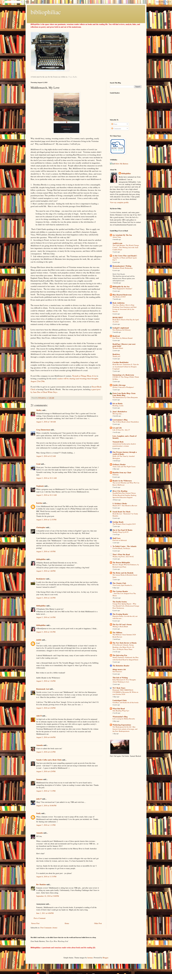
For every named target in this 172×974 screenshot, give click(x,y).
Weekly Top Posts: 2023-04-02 (123, 556)
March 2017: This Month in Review (125, 505)
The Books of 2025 (119, 297)
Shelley (39, 410)
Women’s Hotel (118, 348)
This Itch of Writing (120, 677)
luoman (90, 957)
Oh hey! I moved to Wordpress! (123, 387)
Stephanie (40, 486)
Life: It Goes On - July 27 (121, 430)
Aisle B (39, 715)
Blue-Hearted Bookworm (122, 294)
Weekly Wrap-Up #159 (120, 532)
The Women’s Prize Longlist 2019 (124, 524)
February (116, 474)
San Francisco (117, 671)
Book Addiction (119, 303)
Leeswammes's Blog (120, 419)
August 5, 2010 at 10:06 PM (46, 805)
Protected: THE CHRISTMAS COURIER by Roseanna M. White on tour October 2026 (125, 692)
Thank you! (116, 356)
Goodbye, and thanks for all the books (126, 702)
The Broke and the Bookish (123, 572)
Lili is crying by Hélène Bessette (124, 719)
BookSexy (116, 354)
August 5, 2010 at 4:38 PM (45, 708)
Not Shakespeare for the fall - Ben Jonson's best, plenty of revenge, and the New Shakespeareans (125, 729)
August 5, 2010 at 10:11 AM (46, 478)
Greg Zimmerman (43, 429)
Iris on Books (118, 403)
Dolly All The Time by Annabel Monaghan (124, 457)
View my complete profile (119, 202)
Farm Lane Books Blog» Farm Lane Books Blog (124, 394)
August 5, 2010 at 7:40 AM (46, 422)
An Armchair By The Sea (122, 235)
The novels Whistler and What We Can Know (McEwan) (126, 484)
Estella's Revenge (119, 385)
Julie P (39, 798)
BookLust (116, 336)
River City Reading (120, 491)
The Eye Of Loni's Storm (122, 624)
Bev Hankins (41, 884)
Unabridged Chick (120, 700)
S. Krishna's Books (120, 503)
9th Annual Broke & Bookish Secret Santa (125, 576)
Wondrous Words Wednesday (123, 268)
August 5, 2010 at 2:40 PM (45, 571)
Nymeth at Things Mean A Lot (84, 376)
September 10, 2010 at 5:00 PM (47, 896)
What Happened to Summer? (122, 288)
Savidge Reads (118, 522)
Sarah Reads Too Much (121, 511)
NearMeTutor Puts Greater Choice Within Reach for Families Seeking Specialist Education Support (124, 495)
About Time (117, 237)
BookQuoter (41, 578)
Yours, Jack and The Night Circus (124, 466)
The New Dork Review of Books (125, 642)
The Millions (117, 632)
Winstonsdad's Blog (120, 716)
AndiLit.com (117, 243)
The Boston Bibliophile (121, 562)
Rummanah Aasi (42, 689)
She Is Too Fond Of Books (122, 530)
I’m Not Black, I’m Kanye (121, 548)
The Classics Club (119, 583)
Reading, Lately (118, 405)
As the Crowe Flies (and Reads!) (125, 255)
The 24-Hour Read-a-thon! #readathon (126, 422)
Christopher (40, 527)
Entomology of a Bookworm (123, 375)
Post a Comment (39, 918)
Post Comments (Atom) (48, 927)
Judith (38, 639)
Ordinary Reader (119, 464)
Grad (38, 464)
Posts (115, 124)
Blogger (105, 957)
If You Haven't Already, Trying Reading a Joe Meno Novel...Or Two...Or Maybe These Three (123, 647)
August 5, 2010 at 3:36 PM (45, 681)
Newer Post (35, 923)
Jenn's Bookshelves (120, 411)
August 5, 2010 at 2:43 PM (45, 617)
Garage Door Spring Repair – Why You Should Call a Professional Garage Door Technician (126, 606)
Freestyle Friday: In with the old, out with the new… (125, 617)
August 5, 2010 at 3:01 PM (45, 632)
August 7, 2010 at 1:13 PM (45, 825)
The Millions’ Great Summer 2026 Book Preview (124, 635)
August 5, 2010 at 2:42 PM (45, 598)
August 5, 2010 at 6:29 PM (45, 771)
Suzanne (39, 779)
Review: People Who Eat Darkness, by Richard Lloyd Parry (126, 565)
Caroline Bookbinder (121, 362)
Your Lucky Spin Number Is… (123, 585)
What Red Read (119, 708)
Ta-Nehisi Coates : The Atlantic (124, 546)
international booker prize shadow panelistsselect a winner (124, 445)
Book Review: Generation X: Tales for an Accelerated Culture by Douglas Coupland (126, 366)
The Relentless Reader (121, 665)
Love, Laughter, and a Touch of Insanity (124, 437)
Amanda (39, 745)
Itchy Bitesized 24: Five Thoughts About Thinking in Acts (124, 681)
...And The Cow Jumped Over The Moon (124, 594)
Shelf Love (117, 538)
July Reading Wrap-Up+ (121, 710)
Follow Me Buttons (121, 163)
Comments (117, 128)
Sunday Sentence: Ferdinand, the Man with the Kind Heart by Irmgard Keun (126, 658)
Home (67, 923)
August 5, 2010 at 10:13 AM (46, 495)
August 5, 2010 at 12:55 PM (46, 519)
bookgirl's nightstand (121, 327)
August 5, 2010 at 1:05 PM (45, 551)
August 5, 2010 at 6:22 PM (45, 752)
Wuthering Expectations (122, 724)
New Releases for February (122, 330)
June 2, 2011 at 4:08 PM (45, 913)
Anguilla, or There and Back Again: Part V (125, 259)
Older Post (98, 923)
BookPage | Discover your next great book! (124, 345)
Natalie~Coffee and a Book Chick (49, 759)
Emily (38, 813)
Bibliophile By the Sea (121, 286)
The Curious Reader (120, 591)
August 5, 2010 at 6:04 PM (45, 737)
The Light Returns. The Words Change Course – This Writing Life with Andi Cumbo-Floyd (126, 247)
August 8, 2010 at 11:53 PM (46, 876)
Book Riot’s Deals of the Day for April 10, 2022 (126, 320)
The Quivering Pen (120, 655)
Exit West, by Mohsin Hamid (122, 338)
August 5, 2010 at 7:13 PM (45, 791)
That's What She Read (121, 554)
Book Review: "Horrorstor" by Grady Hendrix (125, 515)
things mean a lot (119, 669)
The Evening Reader (120, 614)
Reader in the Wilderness (122, 480)
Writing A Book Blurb (120, 626)
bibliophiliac (46, 12)
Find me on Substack (120, 540)
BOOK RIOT (118, 317)
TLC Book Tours (119, 688)
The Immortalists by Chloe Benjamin (125, 397)
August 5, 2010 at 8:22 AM (46, 456)
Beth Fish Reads (119, 274)
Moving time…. (118, 413)
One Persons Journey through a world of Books (125, 453)
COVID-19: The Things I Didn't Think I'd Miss (126, 378)
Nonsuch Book (118, 441)
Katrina (39, 503)
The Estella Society (120, 601)
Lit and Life (117, 427)
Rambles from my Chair (122, 472)
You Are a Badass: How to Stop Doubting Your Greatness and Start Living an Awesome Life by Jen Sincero (124, 308)
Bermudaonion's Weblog (122, 266)
